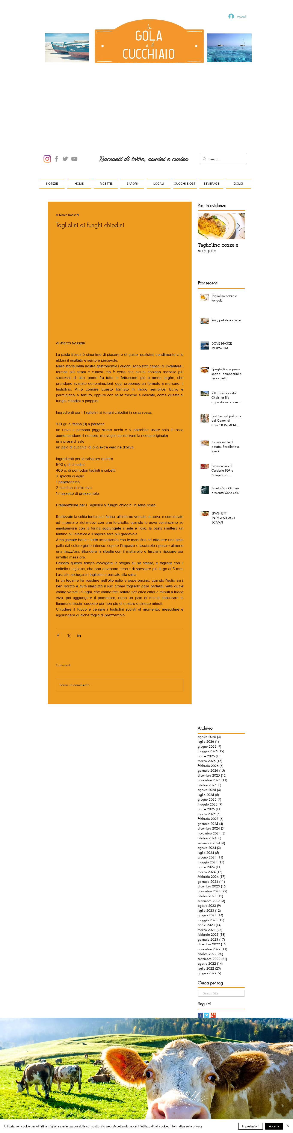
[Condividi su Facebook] (58, 635)
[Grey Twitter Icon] (65, 159)
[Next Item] (238, 226)
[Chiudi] (287, 1126)
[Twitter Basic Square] (206, 1015)
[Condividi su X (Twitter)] (68, 635)
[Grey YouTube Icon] (74, 159)
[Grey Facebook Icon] (56, 159)
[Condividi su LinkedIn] (79, 635)
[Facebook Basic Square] (200, 1015)
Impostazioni (250, 1126)
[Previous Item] (205, 226)
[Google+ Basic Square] (213, 1015)
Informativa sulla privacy (186, 1126)
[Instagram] (47, 159)
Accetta (274, 1126)
